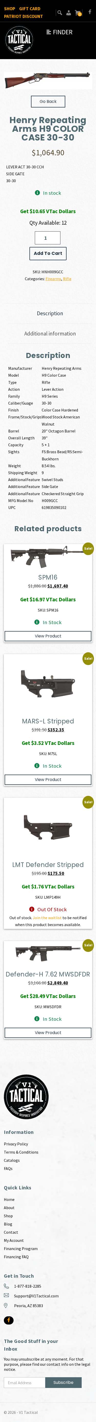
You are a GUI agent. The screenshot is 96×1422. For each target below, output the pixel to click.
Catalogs (12, 1160)
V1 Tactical (28, 1412)
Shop (9, 9)
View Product (48, 636)
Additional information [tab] (50, 333)
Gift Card (29, 9)
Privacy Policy (16, 1143)
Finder (59, 32)
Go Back (48, 101)
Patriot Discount (23, 16)
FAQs (8, 1168)
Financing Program (21, 1248)
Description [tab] (50, 313)
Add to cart (48, 253)
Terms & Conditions (21, 1152)
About (9, 1207)
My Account (14, 1240)
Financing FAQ (16, 1256)
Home (9, 1199)
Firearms (53, 278)
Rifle (67, 278)
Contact (11, 1232)
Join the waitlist (47, 917)
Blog (8, 1223)
